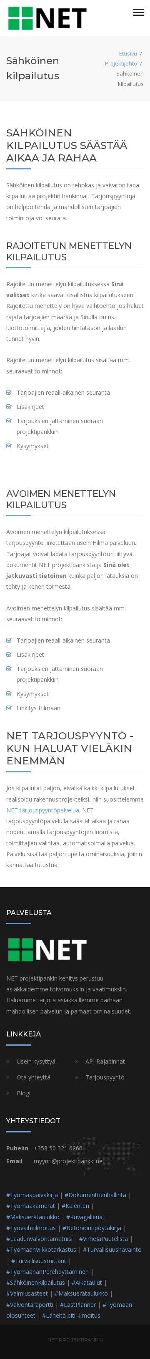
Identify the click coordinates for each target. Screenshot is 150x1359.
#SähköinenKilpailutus (35, 1282)
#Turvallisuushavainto (112, 1249)
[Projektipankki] (48, 17)
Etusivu (128, 53)
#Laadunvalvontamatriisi (39, 1239)
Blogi (23, 1093)
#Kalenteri (75, 1206)
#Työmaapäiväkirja (32, 1195)
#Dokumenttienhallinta (95, 1195)
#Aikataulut (87, 1282)
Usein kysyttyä (36, 1061)
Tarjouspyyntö (105, 1077)
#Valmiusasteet (27, 1293)
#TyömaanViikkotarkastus (41, 1249)
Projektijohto (121, 63)
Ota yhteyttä (33, 1077)
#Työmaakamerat (30, 1206)
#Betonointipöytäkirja (91, 1228)
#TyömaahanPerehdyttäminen (47, 1272)
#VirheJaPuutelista (103, 1239)
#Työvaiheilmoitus (31, 1228)
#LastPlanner (78, 1305)
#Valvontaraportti (29, 1305)
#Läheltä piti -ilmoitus (71, 1315)
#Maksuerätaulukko (33, 1217)
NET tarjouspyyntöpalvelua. (43, 810)
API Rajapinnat (105, 1061)
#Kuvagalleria (84, 1217)
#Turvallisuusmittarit (38, 1261)
